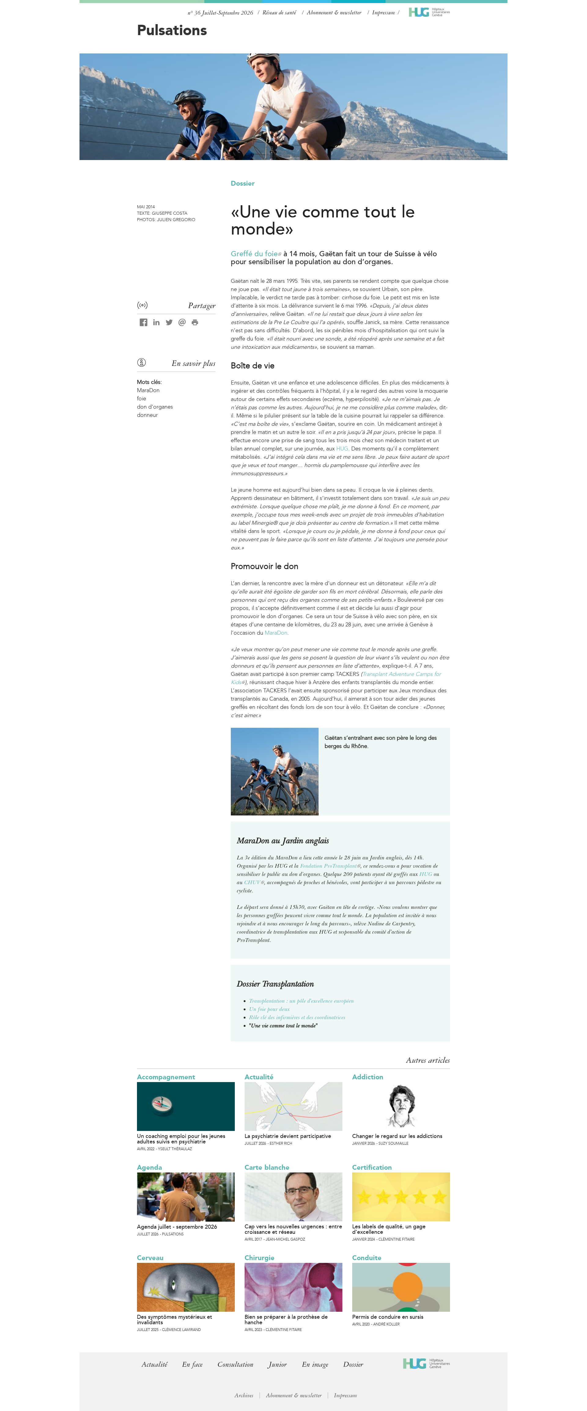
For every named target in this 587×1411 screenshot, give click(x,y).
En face (192, 1364)
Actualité (259, 1077)
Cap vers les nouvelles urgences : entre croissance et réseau (293, 1229)
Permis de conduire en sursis (387, 1317)
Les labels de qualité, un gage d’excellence (389, 1229)
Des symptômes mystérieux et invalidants (174, 1319)
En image (315, 1364)
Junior (278, 1364)
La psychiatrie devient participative (288, 1136)
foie (141, 398)
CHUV (254, 882)
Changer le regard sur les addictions (397, 1136)
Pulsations (172, 30)
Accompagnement (166, 1077)
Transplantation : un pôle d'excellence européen (301, 1000)
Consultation (235, 1364)
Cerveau (150, 1258)
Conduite (367, 1258)
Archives (243, 1395)
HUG (342, 448)
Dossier (243, 183)
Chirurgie (260, 1258)
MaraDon (276, 632)
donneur (147, 415)
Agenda (149, 1167)
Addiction (367, 1077)
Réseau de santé (279, 12)
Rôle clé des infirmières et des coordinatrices (297, 1017)
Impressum (383, 12)
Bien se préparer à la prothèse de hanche (286, 1319)
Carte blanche (267, 1167)
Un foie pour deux (269, 1009)
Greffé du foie (256, 254)
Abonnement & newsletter (334, 12)
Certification (372, 1167)
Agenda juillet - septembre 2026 (177, 1227)
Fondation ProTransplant (330, 865)
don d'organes (155, 406)
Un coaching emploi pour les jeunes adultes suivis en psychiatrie (181, 1138)
